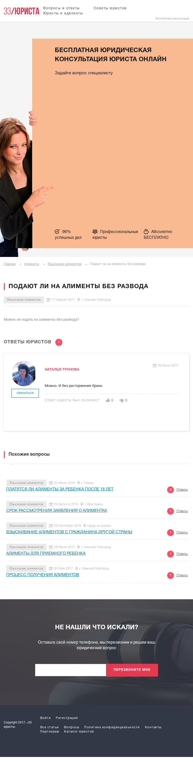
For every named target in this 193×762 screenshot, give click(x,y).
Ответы (182, 489)
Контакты (153, 727)
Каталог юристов (79, 731)
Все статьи (49, 727)
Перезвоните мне (132, 670)
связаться (25, 393)
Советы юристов (110, 8)
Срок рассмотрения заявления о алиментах (56, 511)
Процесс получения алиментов (42, 575)
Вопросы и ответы (61, 8)
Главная (10, 264)
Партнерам (49, 731)
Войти (45, 718)
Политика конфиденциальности (112, 727)
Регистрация (67, 718)
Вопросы (71, 727)
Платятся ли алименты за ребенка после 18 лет (59, 489)
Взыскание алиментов (64, 264)
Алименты (31, 264)
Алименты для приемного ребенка (45, 553)
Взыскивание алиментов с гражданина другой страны (69, 532)
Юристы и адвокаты (63, 13)
